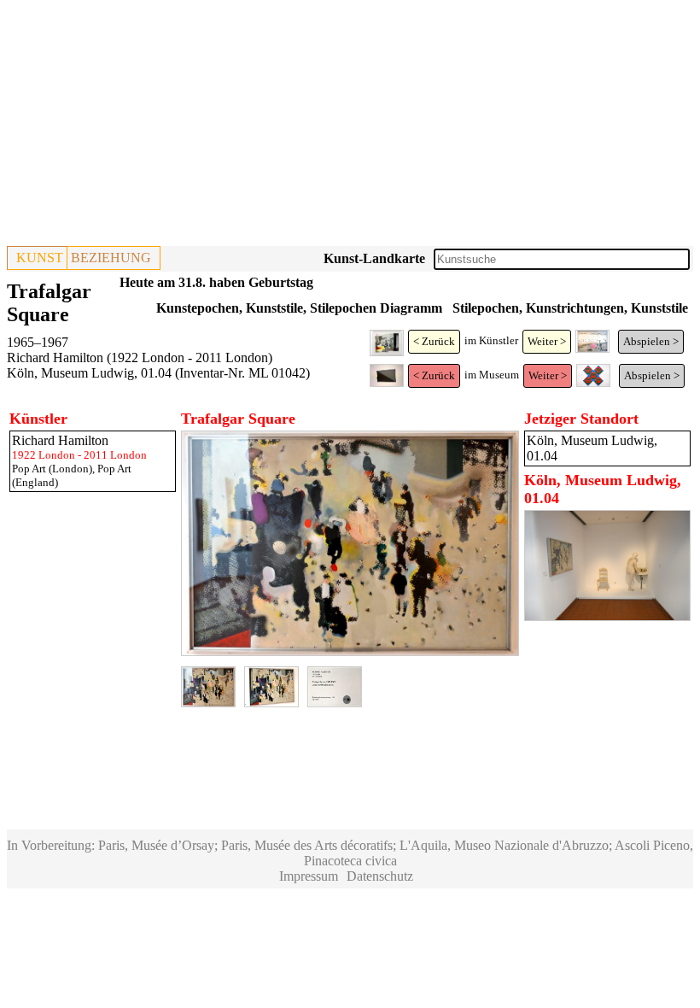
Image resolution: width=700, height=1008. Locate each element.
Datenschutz (380, 876)
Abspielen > (651, 341)
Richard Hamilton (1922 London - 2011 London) (139, 357)
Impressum (308, 876)
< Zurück (434, 341)
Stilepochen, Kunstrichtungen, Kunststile (570, 308)
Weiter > (547, 341)
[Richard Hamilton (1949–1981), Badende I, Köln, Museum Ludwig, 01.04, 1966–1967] (592, 349)
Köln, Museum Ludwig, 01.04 (89, 373)
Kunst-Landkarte (374, 258)
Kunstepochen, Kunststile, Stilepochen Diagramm (299, 308)
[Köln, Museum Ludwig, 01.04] (607, 616)
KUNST (39, 257)
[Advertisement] (350, 126)
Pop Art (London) (52, 468)
